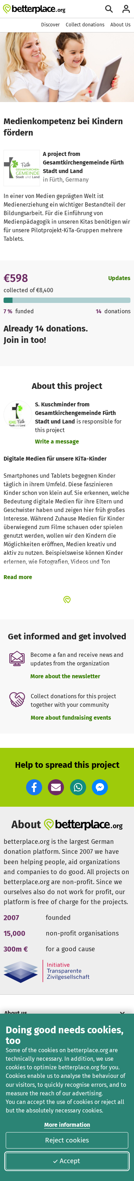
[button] (34, 787)
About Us (120, 25)
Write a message (57, 441)
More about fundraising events (71, 717)
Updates (119, 278)
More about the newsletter (65, 676)
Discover (50, 25)
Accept (70, 1161)
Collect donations (85, 25)
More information (67, 1124)
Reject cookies (67, 1140)
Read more (18, 577)
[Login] (126, 9)
